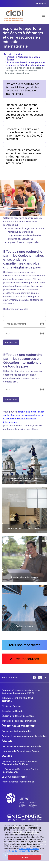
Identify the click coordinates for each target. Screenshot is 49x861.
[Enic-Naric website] (24, 817)
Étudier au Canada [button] (11, 706)
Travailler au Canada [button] (12, 711)
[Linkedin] (45, 677)
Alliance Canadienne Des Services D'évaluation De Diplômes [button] (19, 763)
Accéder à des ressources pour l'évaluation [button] (24, 736)
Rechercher (11, 342)
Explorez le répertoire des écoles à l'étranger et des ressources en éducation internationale (24, 70)
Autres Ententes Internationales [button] (18, 781)
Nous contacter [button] (10, 677)
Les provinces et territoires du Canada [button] (21, 746)
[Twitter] (40, 677)
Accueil (7, 54)
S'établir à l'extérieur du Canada (23, 57)
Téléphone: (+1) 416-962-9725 (17, 698)
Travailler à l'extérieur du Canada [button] (19, 720)
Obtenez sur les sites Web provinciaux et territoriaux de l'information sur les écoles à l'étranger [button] (24, 133)
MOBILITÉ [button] (7, 756)
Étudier (10, 59)
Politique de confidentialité (18, 851)
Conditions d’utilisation (29, 848)
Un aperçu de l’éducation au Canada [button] (20, 751)
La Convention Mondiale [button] (14, 776)
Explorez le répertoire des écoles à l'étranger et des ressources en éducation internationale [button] (22, 88)
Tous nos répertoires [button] (24, 645)
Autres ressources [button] (24, 659)
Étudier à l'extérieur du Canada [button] (18, 716)
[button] (13, 15)
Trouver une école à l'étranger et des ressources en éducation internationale (25, 63)
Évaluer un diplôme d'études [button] (16, 731)
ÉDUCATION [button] (8, 741)
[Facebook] (34, 677)
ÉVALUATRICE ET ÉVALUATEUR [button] (18, 726)
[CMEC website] (24, 802)
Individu (18, 54)
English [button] (42, 3)
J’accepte (24, 857)
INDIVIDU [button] (7, 701)
